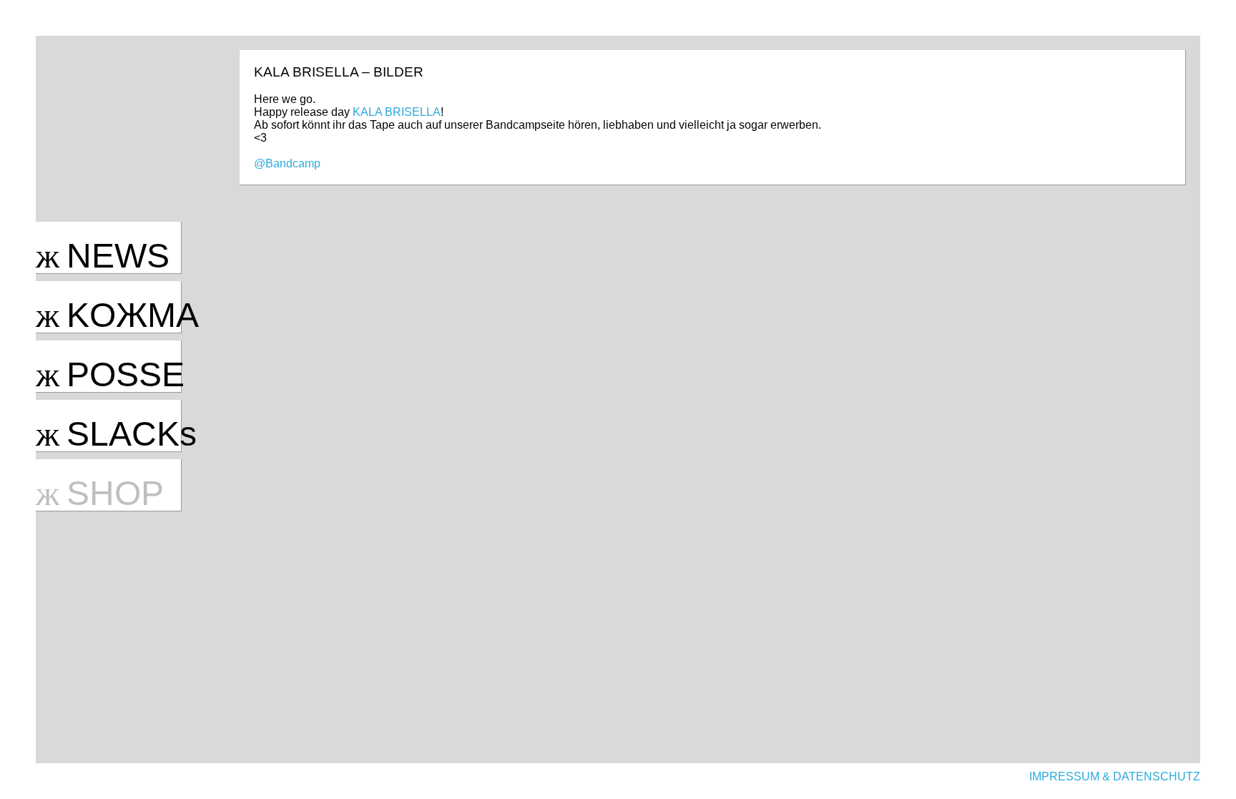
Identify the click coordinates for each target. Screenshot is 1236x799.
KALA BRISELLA (397, 112)
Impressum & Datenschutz (1114, 776)
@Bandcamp (287, 163)
